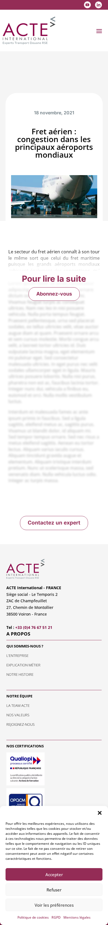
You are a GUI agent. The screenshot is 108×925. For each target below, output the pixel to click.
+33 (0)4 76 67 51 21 (33, 627)
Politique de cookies (33, 917)
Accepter (54, 874)
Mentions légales (77, 917)
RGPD (56, 917)
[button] (99, 813)
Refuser (54, 890)
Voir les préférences (54, 905)
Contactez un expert (54, 523)
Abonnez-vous (54, 294)
